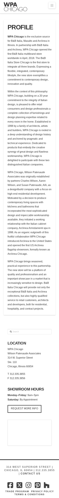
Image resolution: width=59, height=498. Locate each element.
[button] (51, 5)
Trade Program (17, 491)
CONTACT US (30, 473)
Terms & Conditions (29, 494)
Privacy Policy (42, 491)
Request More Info (24, 408)
